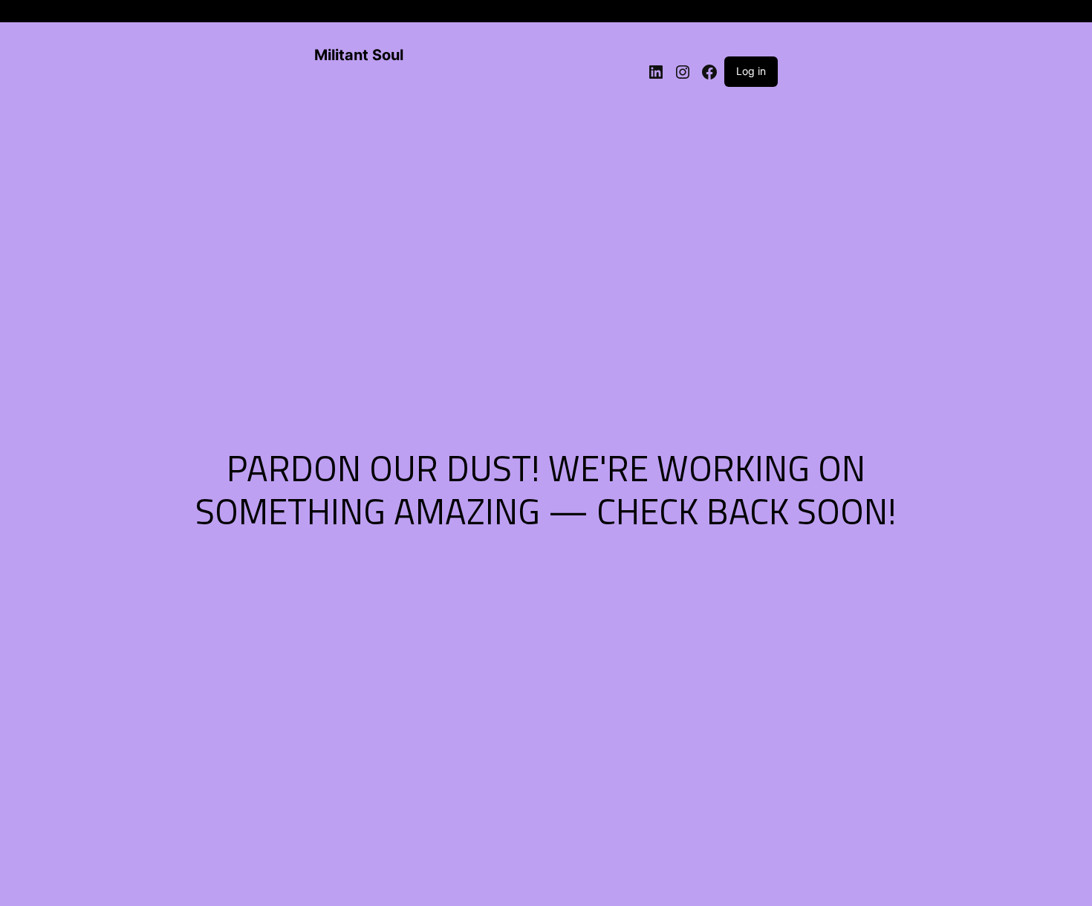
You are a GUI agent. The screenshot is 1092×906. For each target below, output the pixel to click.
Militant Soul (358, 55)
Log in (751, 71)
